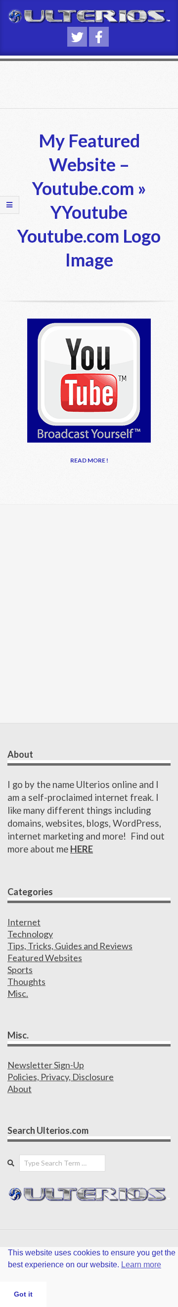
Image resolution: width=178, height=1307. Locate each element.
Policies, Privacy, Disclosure (60, 1076)
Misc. (17, 993)
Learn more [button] (141, 1264)
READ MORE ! (89, 460)
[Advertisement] (89, 613)
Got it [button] (23, 1294)
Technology (30, 933)
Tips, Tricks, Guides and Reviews (70, 945)
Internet (24, 921)
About (19, 1088)
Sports (20, 969)
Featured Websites (44, 957)
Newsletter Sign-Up (45, 1064)
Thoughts (26, 981)
